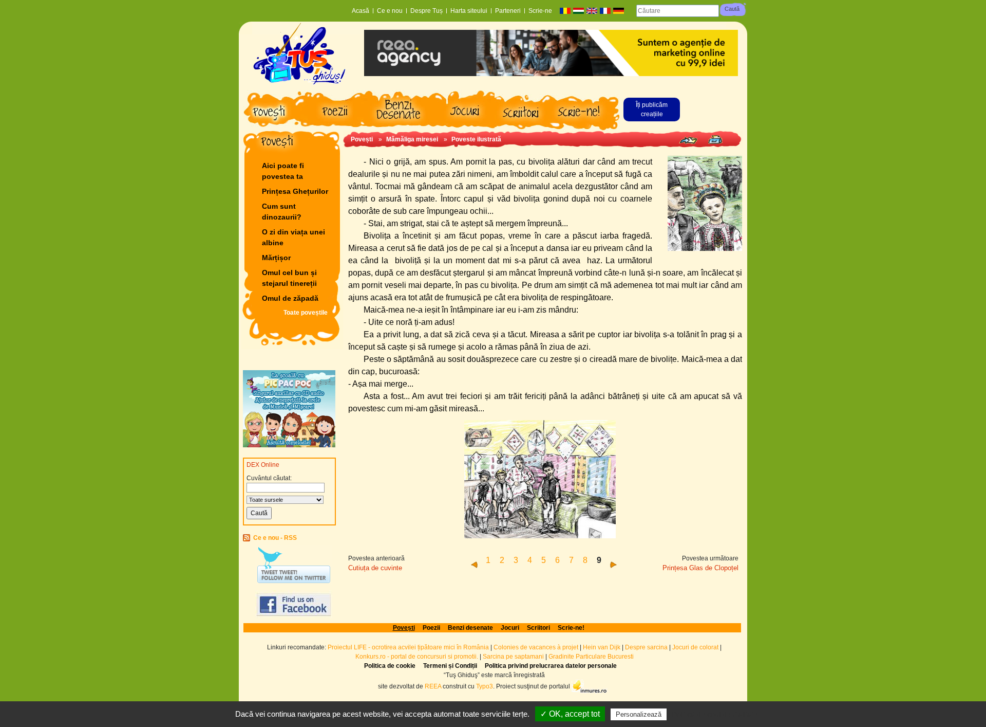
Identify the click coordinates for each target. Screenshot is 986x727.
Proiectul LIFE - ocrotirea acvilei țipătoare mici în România (408, 647)
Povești (362, 139)
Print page (715, 139)
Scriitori (538, 627)
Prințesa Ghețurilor (295, 191)
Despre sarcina (646, 647)
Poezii (431, 627)
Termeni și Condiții (450, 665)
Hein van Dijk (601, 647)
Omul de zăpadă (290, 298)
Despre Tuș (426, 10)
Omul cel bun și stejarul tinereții (289, 277)
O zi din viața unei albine (293, 237)
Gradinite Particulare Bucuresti (591, 656)
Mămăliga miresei (412, 139)
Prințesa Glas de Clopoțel (700, 568)
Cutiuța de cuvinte (375, 568)
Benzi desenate (470, 627)
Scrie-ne (540, 10)
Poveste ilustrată (476, 139)
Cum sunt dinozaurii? (281, 211)
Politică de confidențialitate (715, 714)
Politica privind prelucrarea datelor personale (551, 665)
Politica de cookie (389, 665)
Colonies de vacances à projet (536, 647)
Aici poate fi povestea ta (283, 170)
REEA (433, 685)
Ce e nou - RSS (275, 537)
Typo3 (484, 685)
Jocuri (510, 627)
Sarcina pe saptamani (513, 656)
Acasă (360, 10)
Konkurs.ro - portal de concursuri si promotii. (416, 656)
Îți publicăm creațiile (652, 109)
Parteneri (508, 10)
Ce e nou (390, 10)
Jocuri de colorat (696, 647)
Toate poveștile (305, 312)
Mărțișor (276, 257)
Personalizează (638, 714)
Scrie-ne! (571, 627)
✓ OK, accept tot (570, 714)
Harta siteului (468, 10)
